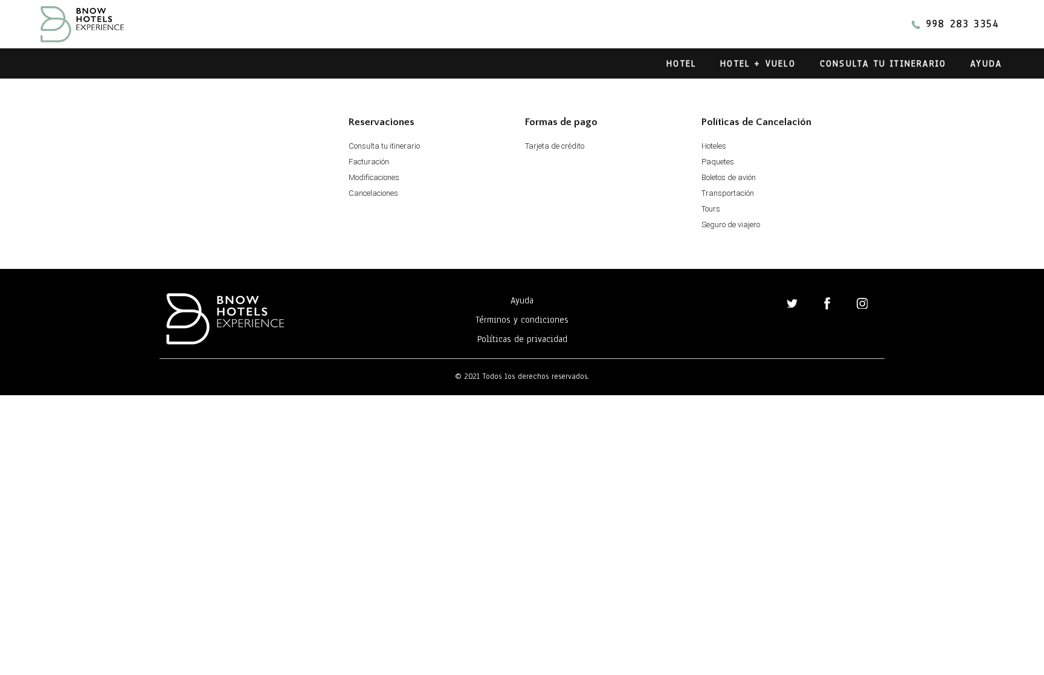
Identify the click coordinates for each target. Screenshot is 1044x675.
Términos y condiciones (522, 320)
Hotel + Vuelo (758, 63)
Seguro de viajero (730, 224)
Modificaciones (374, 177)
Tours (710, 208)
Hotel (681, 63)
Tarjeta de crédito (554, 145)
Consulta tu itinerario (883, 63)
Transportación (727, 193)
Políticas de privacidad (522, 339)
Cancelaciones (373, 193)
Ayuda (986, 63)
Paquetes (717, 161)
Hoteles (713, 145)
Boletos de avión (728, 177)
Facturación (369, 161)
